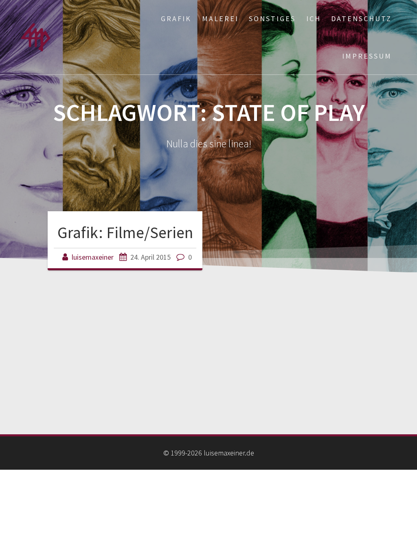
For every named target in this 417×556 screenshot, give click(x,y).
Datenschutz (361, 18)
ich (313, 18)
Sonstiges (272, 18)
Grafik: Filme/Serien (125, 232)
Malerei (220, 18)
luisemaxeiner (93, 257)
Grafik (176, 18)
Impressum (367, 56)
